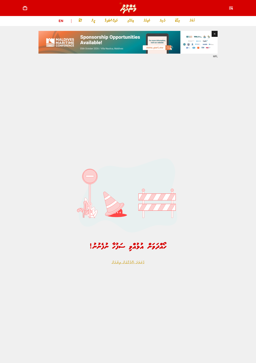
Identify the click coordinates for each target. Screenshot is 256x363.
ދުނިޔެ (162, 20)
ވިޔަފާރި (130, 20)
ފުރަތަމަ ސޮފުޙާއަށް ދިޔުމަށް (128, 262)
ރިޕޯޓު (177, 20)
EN (61, 21)
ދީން (93, 20)
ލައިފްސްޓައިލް (111, 20)
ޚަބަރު (192, 20)
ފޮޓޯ (80, 20)
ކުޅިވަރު (147, 20)
